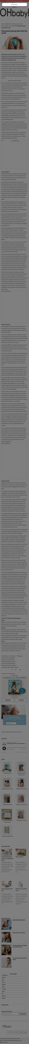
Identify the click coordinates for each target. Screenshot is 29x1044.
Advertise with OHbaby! (14, 4)
